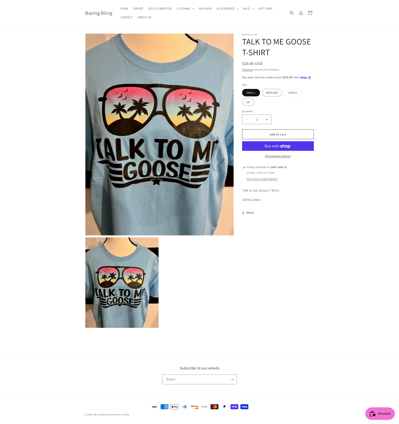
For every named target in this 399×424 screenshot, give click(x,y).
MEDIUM (272, 93)
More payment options (278, 156)
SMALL (251, 93)
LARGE (295, 93)
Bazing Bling (100, 414)
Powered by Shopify (118, 414)
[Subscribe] (232, 379)
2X (248, 102)
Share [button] (250, 213)
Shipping (247, 69)
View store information (262, 179)
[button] (185, 8)
